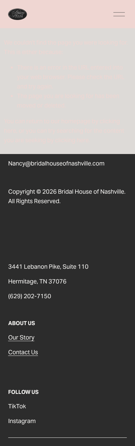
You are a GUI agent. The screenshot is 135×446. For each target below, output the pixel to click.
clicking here (72, 140)
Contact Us (23, 352)
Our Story (21, 337)
